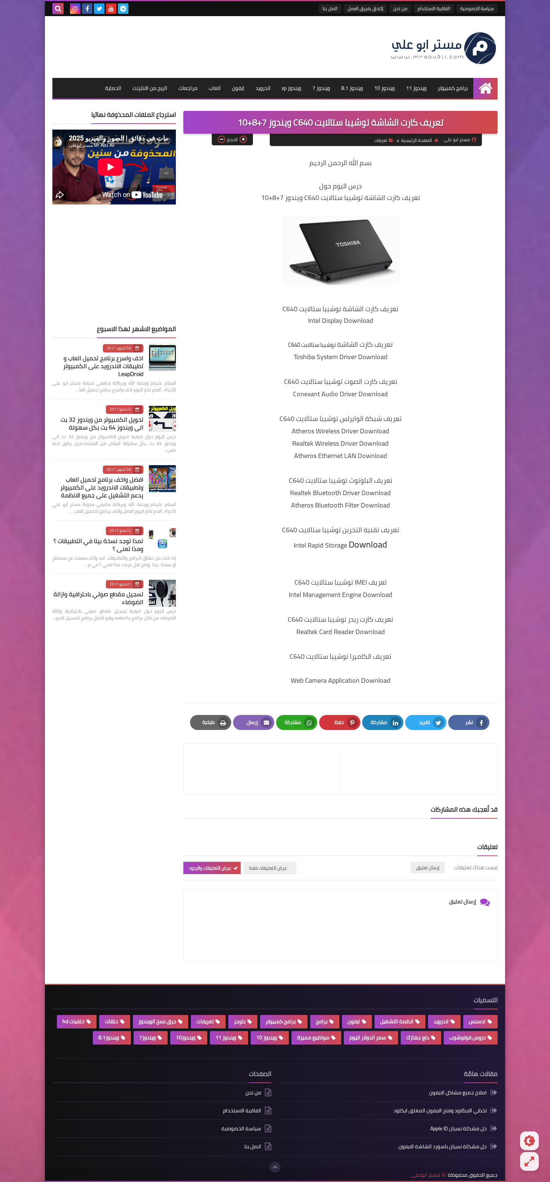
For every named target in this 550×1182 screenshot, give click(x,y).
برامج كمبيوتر (453, 88)
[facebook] (87, 8)
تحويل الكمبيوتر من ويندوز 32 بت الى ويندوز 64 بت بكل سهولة (102, 423)
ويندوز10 (185, 1037)
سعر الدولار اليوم (367, 1037)
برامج (321, 1021)
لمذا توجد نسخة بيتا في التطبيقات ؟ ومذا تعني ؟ (98, 544)
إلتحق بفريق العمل (365, 8)
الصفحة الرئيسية (416, 140)
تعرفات (380, 140)
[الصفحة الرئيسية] (485, 88)
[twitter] (99, 8)
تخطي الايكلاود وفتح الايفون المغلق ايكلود (440, 1110)
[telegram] (123, 8)
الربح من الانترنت (149, 88)
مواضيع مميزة (313, 1037)
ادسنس (477, 1021)
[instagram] (75, 8)
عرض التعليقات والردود (210, 868)
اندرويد (263, 88)
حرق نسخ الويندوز (157, 1021)
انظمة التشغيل (396, 1021)
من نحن (400, 8)
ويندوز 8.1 (352, 88)
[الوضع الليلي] (529, 1140)
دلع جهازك (417, 1037)
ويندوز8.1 (108, 1037)
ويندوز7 (147, 1037)
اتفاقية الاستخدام (434, 8)
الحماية (113, 88)
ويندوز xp (291, 88)
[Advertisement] (188, 44)
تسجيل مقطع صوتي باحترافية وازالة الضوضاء (98, 597)
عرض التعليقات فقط (268, 868)
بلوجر (239, 1021)
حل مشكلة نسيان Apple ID (458, 1128)
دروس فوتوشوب (467, 1037)
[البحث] (58, 8)
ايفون (238, 88)
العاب (215, 88)
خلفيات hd (73, 1021)
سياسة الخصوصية (477, 8)
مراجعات (188, 88)
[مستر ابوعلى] (443, 47)
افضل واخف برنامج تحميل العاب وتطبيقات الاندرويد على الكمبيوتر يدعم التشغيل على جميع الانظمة (101, 487)
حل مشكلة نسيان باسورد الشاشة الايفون (442, 1146)
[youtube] (111, 8)
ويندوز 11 (416, 88)
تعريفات (205, 1021)
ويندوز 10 (384, 88)
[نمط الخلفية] (529, 1161)
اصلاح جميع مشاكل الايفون (458, 1093)
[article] (265, 769)
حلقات (111, 1021)
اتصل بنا (330, 8)
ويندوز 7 (321, 88)
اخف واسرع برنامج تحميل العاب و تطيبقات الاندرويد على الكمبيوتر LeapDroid (103, 365)
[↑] (275, 1167)
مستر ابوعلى (425, 1175)
